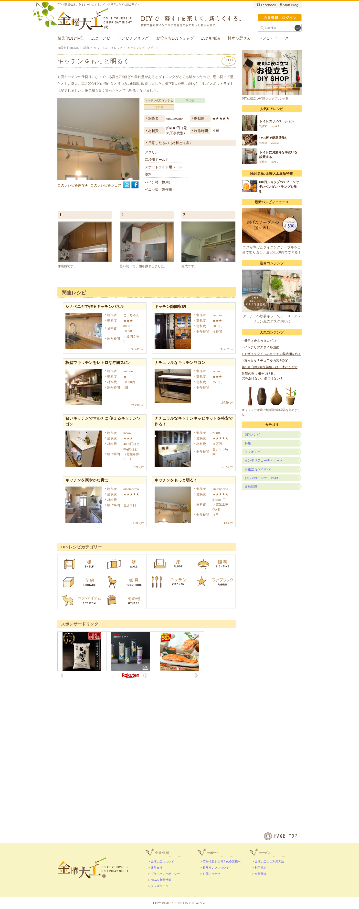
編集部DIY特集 (70, 38)
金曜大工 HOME (68, 48)
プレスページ (159, 886)
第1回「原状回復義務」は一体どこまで (269, 367)
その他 (190, 100)
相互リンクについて (216, 867)
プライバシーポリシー (165, 874)
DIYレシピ (100, 38)
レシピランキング (133, 38)
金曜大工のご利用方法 (269, 861)
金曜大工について (162, 861)
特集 (248, 443)
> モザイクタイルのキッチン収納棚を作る (271, 354)
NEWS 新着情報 (161, 880)
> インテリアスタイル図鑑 (260, 347)
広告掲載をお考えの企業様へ (222, 861)
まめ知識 (251, 486)
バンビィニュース (273, 38)
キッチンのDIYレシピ (108, 48)
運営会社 (156, 867)
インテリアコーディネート (264, 460)
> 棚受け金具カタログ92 (259, 341)
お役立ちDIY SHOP (258, 469)
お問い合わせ (211, 874)
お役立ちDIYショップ (175, 38)
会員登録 (260, 874)
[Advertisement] (179, 751)
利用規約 (260, 867)
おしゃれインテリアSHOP (263, 478)
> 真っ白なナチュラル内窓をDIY (265, 360)
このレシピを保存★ (72, 185)
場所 (86, 48)
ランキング (253, 452)
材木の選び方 (239, 38)
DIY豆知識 (210, 38)
